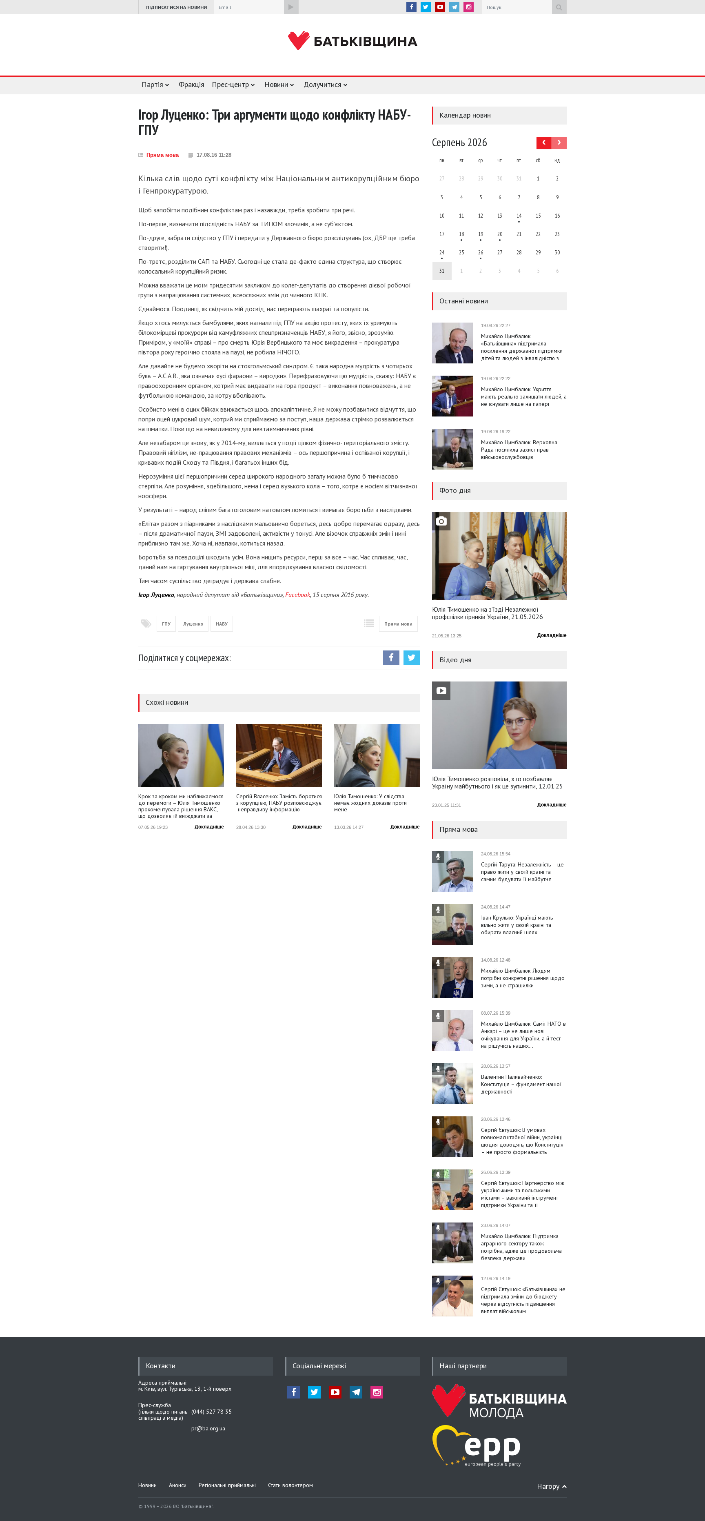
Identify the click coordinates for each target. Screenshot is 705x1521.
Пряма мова (162, 155)
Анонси (177, 1485)
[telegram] (454, 7)
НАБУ (222, 624)
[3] (442, 252)
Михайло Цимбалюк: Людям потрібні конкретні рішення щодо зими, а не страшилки (523, 978)
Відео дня (455, 659)
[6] (480, 234)
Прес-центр (230, 84)
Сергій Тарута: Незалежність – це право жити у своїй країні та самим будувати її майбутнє (522, 872)
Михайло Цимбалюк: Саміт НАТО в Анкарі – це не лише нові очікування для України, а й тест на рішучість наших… (523, 1034)
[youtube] (440, 7)
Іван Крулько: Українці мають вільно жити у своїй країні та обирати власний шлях (517, 925)
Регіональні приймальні (227, 1485)
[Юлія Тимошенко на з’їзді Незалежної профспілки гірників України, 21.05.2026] (499, 556)
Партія (152, 84)
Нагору (548, 1486)
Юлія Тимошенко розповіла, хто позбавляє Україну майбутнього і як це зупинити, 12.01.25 (497, 782)
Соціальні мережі (319, 1365)
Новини (276, 84)
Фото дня (455, 490)
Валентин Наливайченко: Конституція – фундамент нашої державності (521, 1084)
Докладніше (209, 827)
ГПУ (166, 624)
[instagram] (468, 7)
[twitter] (426, 7)
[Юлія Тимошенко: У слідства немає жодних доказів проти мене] (377, 755)
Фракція (191, 84)
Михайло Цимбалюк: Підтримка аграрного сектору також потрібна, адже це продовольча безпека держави (521, 1247)
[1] (519, 216)
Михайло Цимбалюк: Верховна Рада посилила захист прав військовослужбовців (519, 450)
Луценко (193, 624)
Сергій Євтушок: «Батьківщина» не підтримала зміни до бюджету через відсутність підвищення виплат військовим (523, 1300)
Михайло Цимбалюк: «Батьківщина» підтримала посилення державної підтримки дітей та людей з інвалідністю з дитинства (522, 347)
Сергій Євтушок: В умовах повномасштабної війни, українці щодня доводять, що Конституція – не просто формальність (522, 1141)
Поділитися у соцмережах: (184, 657)
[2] (461, 234)
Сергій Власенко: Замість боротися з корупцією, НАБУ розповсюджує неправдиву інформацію (279, 803)
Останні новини (463, 300)
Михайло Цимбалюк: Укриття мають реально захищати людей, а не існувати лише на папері (524, 396)
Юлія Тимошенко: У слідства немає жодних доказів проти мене (370, 803)
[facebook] (411, 7)
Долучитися (322, 84)
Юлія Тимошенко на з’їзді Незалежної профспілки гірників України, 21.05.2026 (487, 613)
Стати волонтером (290, 1485)
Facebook (297, 594)
